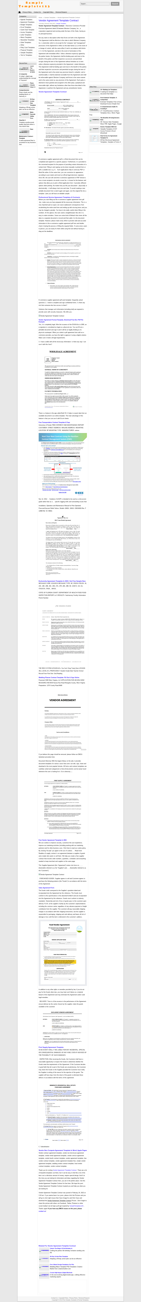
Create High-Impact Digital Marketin (61, 1272)
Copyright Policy (48, 12)
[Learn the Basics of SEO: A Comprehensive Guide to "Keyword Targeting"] (24, 69)
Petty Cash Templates (28, 47)
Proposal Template (26, 50)
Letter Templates (26, 35)
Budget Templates (26, 24)
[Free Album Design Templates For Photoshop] (44, 1266)
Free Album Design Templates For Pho (62, 1264)
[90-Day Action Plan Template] (44, 1258)
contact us (42, 1211)
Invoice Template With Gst (108, 127)
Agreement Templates (27, 22)
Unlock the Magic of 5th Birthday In (61, 1248)
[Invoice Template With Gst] (95, 128)
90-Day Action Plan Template (59, 1256)
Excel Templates (26, 27)
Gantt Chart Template (27, 30)
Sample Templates (50, 17)
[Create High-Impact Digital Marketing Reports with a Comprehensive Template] (44, 1276)
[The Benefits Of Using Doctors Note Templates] (95, 119)
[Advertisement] (63, 1229)
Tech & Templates (26, 55)
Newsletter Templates (27, 40)
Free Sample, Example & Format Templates (76, 1300)
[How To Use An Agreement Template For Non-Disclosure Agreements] (94, 141)
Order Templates (26, 42)
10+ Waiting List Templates (108, 89)
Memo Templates (26, 37)
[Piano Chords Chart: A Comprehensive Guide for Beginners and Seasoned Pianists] (24, 86)
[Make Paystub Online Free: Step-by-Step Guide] (24, 114)
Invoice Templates (26, 32)
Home (40, 17)
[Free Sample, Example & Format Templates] (34, 9)
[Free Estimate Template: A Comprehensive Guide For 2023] (95, 101)
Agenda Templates (26, 19)
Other (22, 45)
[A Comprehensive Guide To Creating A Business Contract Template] (95, 110)
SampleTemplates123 (76, 1206)
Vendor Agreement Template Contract (65, 1170)
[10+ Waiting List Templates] (95, 91)
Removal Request (61, 12)
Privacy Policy (27, 12)
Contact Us (37, 12)
